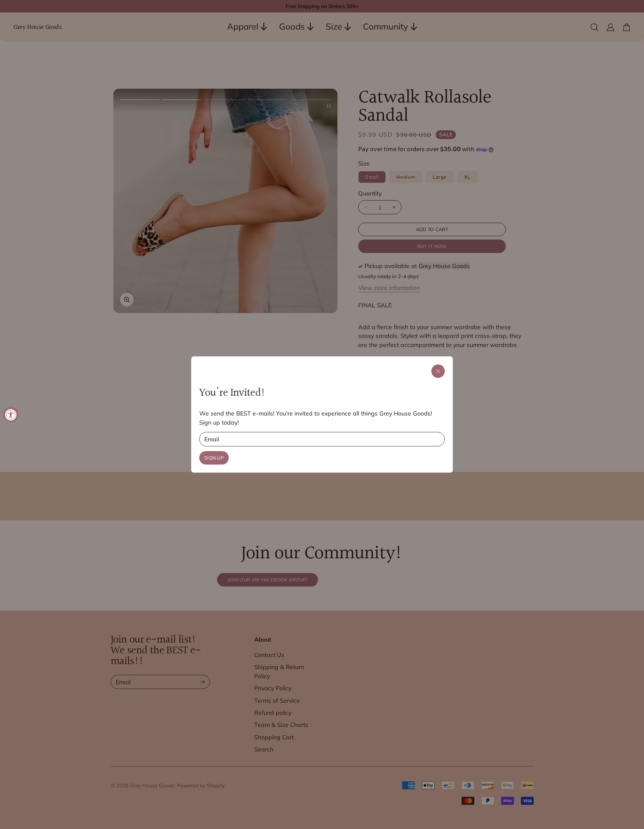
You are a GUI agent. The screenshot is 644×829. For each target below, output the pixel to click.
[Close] (438, 371)
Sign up (214, 458)
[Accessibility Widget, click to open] (10, 414)
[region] (322, 414)
